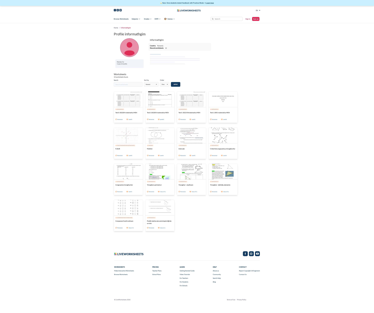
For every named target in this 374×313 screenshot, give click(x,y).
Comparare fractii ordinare (124, 221)
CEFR (156, 19)
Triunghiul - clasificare (186, 185)
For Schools (183, 285)
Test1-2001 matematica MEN (220, 112)
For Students (184, 282)
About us (216, 271)
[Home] (189, 10)
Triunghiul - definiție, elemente (220, 185)
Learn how (210, 3)
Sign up (255, 19)
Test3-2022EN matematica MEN (126, 112)
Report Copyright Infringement (249, 271)
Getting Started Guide (187, 271)
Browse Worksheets (121, 19)
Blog (214, 282)
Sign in (247, 19)
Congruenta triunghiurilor (124, 185)
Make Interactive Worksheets (124, 271)
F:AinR (117, 149)
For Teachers (184, 278)
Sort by (146, 80)
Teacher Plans (156, 271)
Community (217, 274)
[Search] (213, 19)
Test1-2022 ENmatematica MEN (189, 112)
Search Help (217, 278)
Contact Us (243, 274)
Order (162, 80)
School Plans (156, 274)
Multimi (149, 149)
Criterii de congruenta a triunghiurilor (222, 149)
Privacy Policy (241, 299)
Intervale (182, 149)
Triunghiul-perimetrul (154, 185)
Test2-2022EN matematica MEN (158, 112)
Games (170, 19)
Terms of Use (231, 299)
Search (116, 80)
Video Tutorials (185, 274)
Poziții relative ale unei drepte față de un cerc (159, 222)
